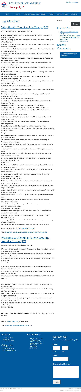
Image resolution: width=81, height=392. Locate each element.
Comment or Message (62, 364)
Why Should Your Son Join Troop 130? (24, 27)
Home (7, 14)
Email (56, 355)
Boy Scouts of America (16, 388)
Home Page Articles (10, 350)
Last (63, 351)
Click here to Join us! (26, 228)
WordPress (78, 388)
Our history (64, 39)
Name (56, 344)
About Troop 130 (40, 14)
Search (59, 20)
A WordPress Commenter (68, 53)
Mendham (8, 232)
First (54, 351)
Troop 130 (16, 7)
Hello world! (64, 41)
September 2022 (9, 341)
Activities (51, 14)
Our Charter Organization (29, 14)
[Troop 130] (24, 4)
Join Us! (18, 14)
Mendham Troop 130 (20, 232)
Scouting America (33, 232)
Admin (1, 390)
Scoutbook (74, 14)
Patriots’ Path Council (62, 14)
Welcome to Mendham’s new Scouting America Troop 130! (25, 239)
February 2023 (9, 337)
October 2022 (8, 339)
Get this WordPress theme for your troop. (70, 390)
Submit (57, 382)
